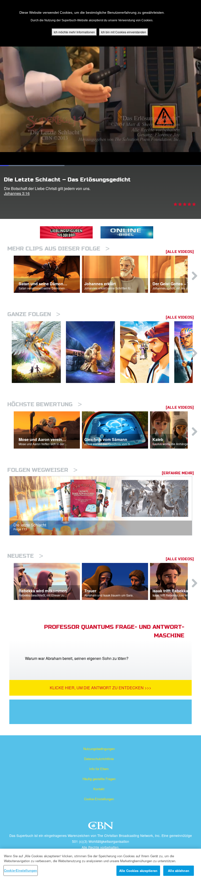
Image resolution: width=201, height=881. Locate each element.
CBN (101, 827)
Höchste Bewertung (44, 404)
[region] (100, 865)
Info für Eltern (99, 768)
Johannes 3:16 (17, 193)
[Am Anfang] (39, 352)
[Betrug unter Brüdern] (147, 352)
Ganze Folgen (33, 314)
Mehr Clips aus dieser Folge (58, 248)
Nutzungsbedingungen (99, 748)
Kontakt (98, 788)
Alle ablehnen (178, 870)
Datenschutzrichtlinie (99, 758)
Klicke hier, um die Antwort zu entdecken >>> (100, 688)
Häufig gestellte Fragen (99, 778)
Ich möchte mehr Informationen (74, 32)
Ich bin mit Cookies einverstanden (123, 32)
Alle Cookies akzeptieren (138, 870)
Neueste (25, 556)
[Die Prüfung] (93, 352)
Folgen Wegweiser (42, 470)
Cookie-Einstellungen (99, 799)
